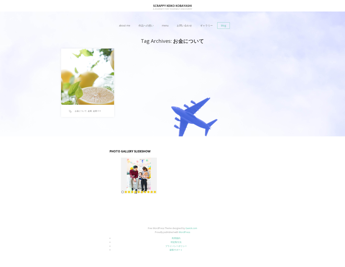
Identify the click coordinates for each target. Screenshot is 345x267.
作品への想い (146, 25)
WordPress (184, 232)
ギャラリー (206, 25)
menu (165, 25)
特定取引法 (176, 242)
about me (124, 25)
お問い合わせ (184, 25)
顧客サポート (176, 249)
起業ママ (97, 111)
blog (223, 25)
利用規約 (176, 238)
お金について (81, 111)
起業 (90, 111)
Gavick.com (191, 228)
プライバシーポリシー (176, 246)
